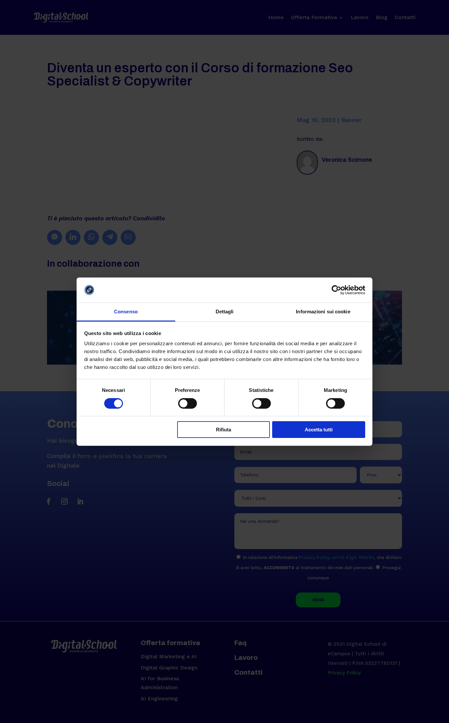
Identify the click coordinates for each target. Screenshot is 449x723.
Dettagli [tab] (225, 311)
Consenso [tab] (126, 311)
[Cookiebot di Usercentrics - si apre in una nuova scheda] (336, 290)
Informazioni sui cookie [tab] (323, 311)
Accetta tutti (319, 429)
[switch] (187, 403)
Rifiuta (223, 429)
